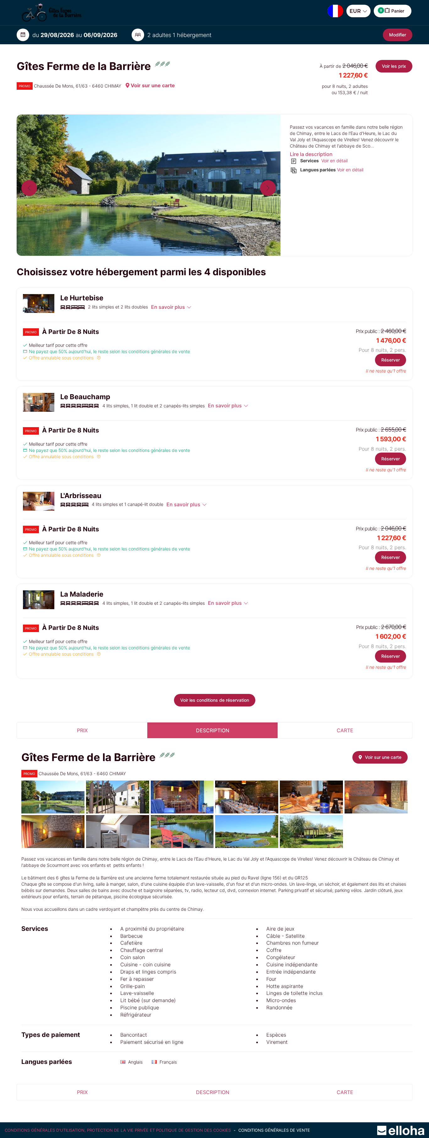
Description (212, 730)
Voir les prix (394, 66)
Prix (82, 730)
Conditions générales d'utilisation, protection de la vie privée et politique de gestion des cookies (118, 1130)
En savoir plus (168, 307)
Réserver (390, 359)
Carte (345, 730)
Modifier (397, 34)
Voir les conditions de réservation (214, 700)
